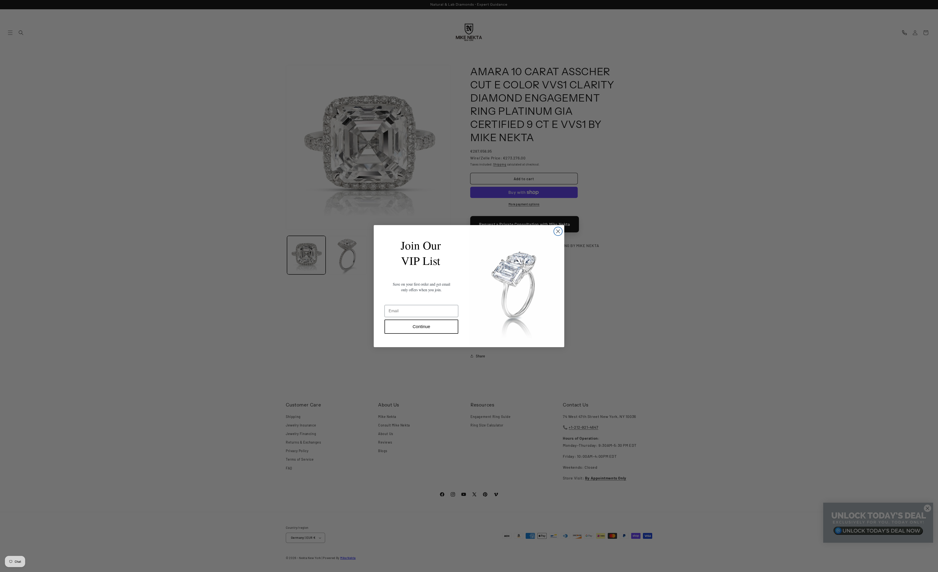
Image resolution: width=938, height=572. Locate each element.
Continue (421, 326)
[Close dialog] (558, 231)
